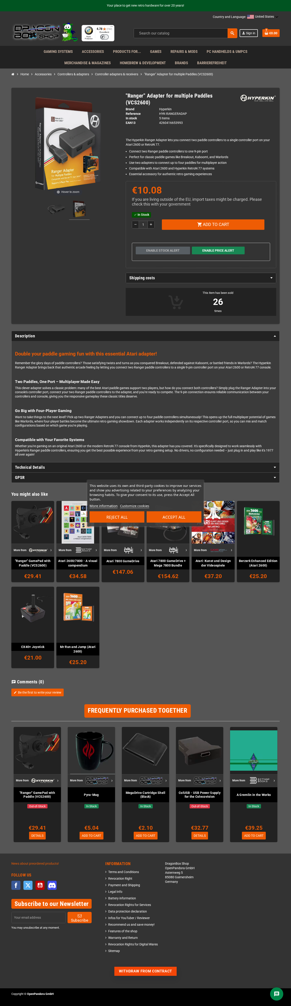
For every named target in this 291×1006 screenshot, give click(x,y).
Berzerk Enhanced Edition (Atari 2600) (258, 563)
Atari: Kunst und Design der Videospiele (213, 563)
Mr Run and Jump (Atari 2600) (77, 649)
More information (104, 505)
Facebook (15, 885)
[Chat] (276, 994)
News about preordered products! (35, 864)
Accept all (174, 517)
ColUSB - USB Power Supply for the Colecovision (200, 794)
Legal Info (115, 892)
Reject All (117, 517)
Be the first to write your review (37, 692)
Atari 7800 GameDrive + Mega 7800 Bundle (168, 563)
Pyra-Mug (91, 795)
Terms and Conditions (123, 872)
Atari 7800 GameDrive (123, 561)
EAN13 (130, 123)
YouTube (40, 885)
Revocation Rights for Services (129, 905)
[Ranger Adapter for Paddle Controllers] (56, 209)
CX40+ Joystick (32, 647)
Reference (133, 114)
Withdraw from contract (145, 971)
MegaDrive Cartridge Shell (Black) (146, 794)
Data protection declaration (127, 911)
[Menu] (111, 27)
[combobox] (185, 33)
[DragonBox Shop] (44, 33)
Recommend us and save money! (131, 925)
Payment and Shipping (124, 885)
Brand (130, 109)
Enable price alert (218, 250)
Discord (52, 885)
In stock (131, 118)
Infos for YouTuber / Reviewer (129, 918)
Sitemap (114, 951)
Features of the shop (122, 931)
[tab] (201, 278)
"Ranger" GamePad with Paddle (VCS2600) (32, 563)
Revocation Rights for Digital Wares (133, 944)
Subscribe (79, 920)
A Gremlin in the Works (254, 795)
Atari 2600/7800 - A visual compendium (77, 563)
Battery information (122, 898)
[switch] (104, 36)
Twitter (28, 885)
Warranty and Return (123, 938)
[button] (263, 17)
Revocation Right (120, 879)
